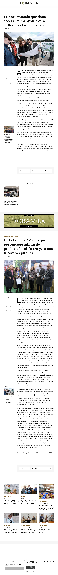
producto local (26, 453)
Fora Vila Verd (7, 496)
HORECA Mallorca (26, 452)
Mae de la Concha (35, 452)
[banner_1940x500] (29, 221)
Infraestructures (9, 13)
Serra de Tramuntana (20, 13)
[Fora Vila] (29, 3)
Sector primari (13, 236)
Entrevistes (7, 525)
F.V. (17, 161)
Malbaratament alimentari (46, 452)
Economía (6, 236)
